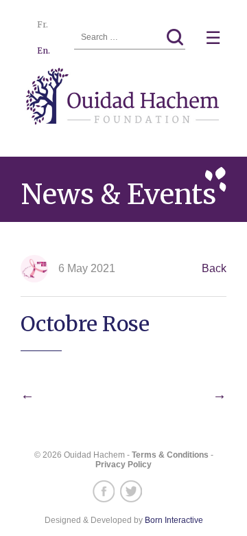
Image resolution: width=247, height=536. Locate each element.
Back (214, 268)
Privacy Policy (123, 464)
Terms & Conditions (170, 455)
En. (43, 50)
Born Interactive (174, 520)
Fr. (42, 24)
